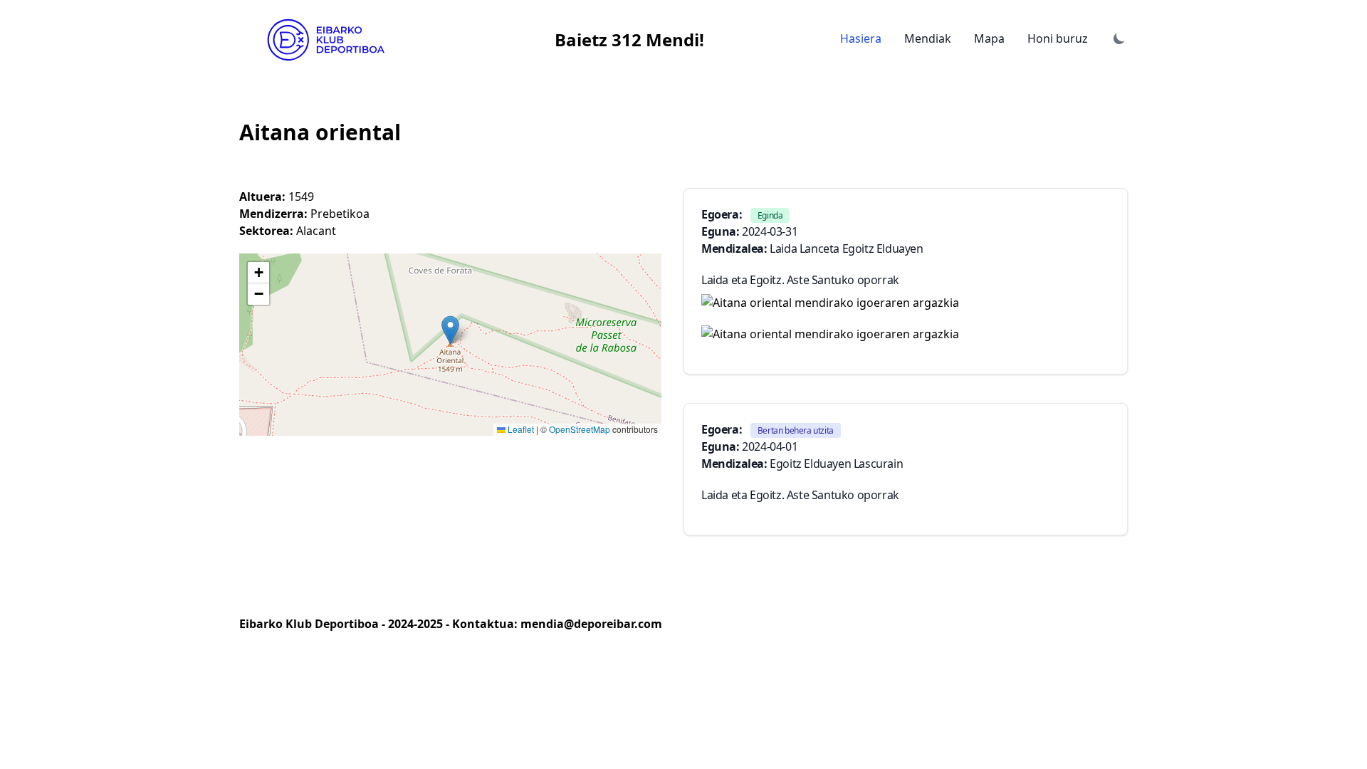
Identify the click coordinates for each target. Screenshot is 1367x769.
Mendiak (927, 38)
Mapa (989, 38)
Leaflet (520, 429)
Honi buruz (1057, 38)
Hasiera (860, 38)
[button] (450, 330)
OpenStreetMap (579, 429)
